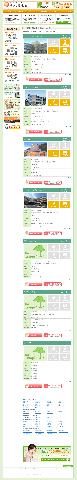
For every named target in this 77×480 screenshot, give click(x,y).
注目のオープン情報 (55, 468)
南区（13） (25, 402)
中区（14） (61, 401)
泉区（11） (25, 407)
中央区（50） (26, 417)
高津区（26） (62, 411)
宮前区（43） (26, 413)
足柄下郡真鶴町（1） (39, 432)
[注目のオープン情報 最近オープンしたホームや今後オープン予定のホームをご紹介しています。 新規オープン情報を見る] (12, 97)
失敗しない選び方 (24, 468)
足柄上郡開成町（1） (63, 432)
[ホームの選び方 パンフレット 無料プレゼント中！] (12, 116)
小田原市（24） (62, 426)
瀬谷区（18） (38, 407)
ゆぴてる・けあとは (45, 468)
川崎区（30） (26, 411)
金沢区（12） (38, 404)
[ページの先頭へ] (68, 466)
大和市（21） (38, 423)
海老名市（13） (50, 423)
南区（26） (37, 417)
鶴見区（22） (26, 401)
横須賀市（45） (26, 421)
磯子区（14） (26, 404)
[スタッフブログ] (12, 122)
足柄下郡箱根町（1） (27, 432)
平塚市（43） (62, 424)
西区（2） (49, 401)
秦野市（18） (26, 426)
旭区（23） (61, 402)
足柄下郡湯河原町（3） (52, 432)
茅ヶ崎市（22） (50, 424)
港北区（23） (50, 404)
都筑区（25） (38, 405)
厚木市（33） (26, 423)
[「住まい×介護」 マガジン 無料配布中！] (12, 109)
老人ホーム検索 (16, 468)
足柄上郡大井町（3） (27, 433)
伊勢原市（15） (38, 426)
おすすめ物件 (63, 468)
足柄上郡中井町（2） (51, 433)
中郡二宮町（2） (62, 430)
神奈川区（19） (38, 401)
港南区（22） (38, 402)
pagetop (67, 74)
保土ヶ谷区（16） (51, 402)
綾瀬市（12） (26, 424)
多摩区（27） (38, 413)
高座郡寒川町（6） (39, 430)
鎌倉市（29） (38, 421)
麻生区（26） (50, 413)
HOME (10, 468)
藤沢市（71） (38, 424)
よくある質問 (32, 468)
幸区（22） (37, 411)
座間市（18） (62, 423)
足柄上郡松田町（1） (39, 433)
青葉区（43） (26, 405)
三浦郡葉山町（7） (27, 430)
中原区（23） (50, 411)
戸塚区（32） (50, 405)
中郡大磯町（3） (50, 430)
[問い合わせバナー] (47, 461)
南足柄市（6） (50, 426)
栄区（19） (61, 405)
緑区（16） (61, 404)
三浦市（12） (62, 421)
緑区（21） (49, 417)
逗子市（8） (50, 421)
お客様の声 (37, 468)
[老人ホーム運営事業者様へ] (12, 128)
